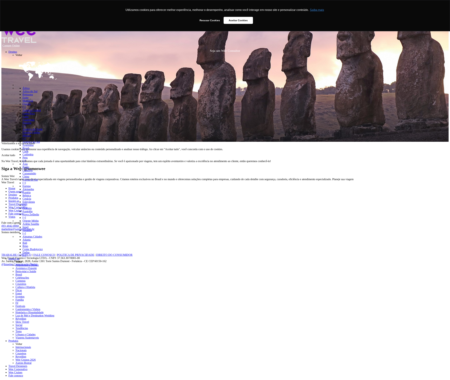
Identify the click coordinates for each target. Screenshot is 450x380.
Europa (26, 186)
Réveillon (20, 318)
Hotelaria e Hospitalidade (29, 312)
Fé (16, 302)
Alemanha (28, 189)
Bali (24, 242)
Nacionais (21, 350)
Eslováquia (28, 201)
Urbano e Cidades (25, 334)
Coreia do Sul (30, 179)
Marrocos (27, 100)
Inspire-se (13, 258)
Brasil (25, 148)
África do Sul (29, 91)
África (26, 88)
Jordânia (27, 230)
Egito (25, 97)
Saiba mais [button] (317, 9)
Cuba (25, 116)
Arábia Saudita (30, 223)
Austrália (27, 211)
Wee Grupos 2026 (25, 359)
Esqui (18, 293)
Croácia (26, 198)
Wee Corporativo (17, 369)
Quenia (26, 103)
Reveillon (20, 356)
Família (19, 299)
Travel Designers (17, 366)
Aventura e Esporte (26, 268)
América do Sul (31, 141)
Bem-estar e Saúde (25, 271)
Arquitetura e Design (27, 265)
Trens (18, 331)
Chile (25, 151)
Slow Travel (22, 321)
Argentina (28, 145)
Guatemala (28, 119)
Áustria (26, 192)
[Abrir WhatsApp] (9, 371)
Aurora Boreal (23, 362)
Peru (25, 157)
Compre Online (11, 45)
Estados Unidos (31, 132)
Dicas (18, 290)
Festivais (20, 306)
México (26, 135)
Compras (20, 280)
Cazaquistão (29, 173)
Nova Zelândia (30, 214)
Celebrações (22, 277)
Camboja (27, 170)
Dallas (26, 252)
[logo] (19, 42)
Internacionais (23, 347)
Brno (25, 246)
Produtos (13, 340)
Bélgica (26, 195)
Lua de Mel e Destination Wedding (34, 315)
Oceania (27, 208)
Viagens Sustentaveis (27, 337)
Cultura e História (25, 287)
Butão (25, 167)
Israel (25, 227)
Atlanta (26, 239)
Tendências (21, 328)
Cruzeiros (20, 283)
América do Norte (32, 129)
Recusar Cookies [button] (210, 20)
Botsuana (27, 94)
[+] (24, 107)
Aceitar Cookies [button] (238, 20)
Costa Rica (28, 113)
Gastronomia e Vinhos (27, 309)
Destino (12, 51)
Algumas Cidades (32, 236)
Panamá (26, 122)
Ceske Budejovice (32, 249)
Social (18, 325)
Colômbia (27, 154)
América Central (31, 110)
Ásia (25, 163)
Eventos (19, 296)
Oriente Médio (30, 220)
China (25, 176)
